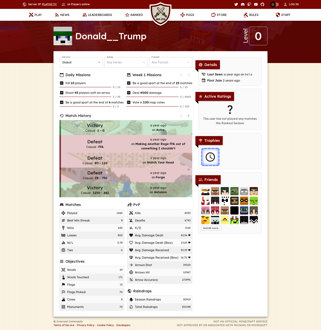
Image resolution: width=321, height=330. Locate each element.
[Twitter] (236, 4)
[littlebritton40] (215, 220)
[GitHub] (262, 4)
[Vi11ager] (225, 210)
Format (156, 57)
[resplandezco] (244, 191)
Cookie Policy (105, 325)
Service (66, 57)
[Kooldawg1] (254, 191)
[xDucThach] (215, 201)
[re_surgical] (215, 210)
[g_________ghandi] (244, 201)
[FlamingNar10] (205, 201)
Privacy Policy (85, 325)
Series (110, 57)
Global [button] (67, 62)
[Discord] (242, 4)
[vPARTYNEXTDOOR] (225, 191)
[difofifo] (225, 201)
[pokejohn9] (225, 220)
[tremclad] (234, 201)
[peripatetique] (254, 201)
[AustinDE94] (234, 210)
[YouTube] (256, 4)
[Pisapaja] (215, 191)
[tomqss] (205, 220)
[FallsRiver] (205, 210)
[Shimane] (234, 220)
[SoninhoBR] (244, 210)
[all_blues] (254, 210)
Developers (123, 325)
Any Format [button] (160, 62)
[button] (291, 4)
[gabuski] (205, 191)
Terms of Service (64, 325)
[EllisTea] (254, 220)
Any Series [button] (114, 62)
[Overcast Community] (160, 15)
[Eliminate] (234, 191)
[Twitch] (249, 4)
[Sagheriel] (244, 220)
